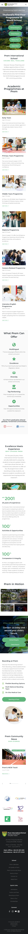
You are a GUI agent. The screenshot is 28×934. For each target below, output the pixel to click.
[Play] (14, 596)
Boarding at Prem (14, 699)
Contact (14, 926)
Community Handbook (14, 921)
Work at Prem (14, 923)
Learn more (4, 131)
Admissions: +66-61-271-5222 (14, 852)
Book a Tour (15, 40)
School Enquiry (15, 28)
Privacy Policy (14, 924)
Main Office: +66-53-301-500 (14, 850)
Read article (5, 773)
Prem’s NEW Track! (10, 768)
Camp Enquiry (15, 34)
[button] (21, 1)
